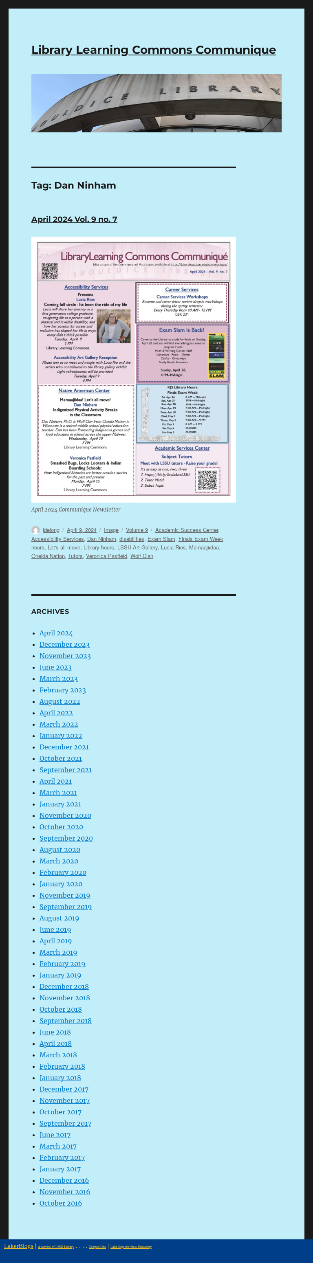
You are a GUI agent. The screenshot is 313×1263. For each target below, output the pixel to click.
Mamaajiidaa (204, 547)
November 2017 (65, 1100)
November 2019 (65, 895)
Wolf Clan (141, 556)
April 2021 (56, 781)
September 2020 (66, 838)
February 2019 (63, 964)
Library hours (99, 547)
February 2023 (63, 690)
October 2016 (61, 1203)
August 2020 (60, 850)
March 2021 (58, 793)
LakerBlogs (18, 1245)
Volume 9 (137, 530)
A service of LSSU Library (56, 1247)
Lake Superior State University (131, 1247)
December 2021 (64, 747)
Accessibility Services (57, 539)
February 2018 (62, 1066)
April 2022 (56, 713)
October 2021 (61, 758)
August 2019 (59, 918)
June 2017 (55, 1135)
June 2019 (55, 929)
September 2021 (66, 770)
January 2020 (61, 884)
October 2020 (61, 827)
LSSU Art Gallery (137, 547)
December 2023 (65, 644)
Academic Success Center (186, 530)
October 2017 (61, 1112)
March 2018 (58, 1055)
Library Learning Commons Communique (153, 50)
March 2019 (58, 952)
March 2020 (59, 861)
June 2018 (55, 1032)
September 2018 (66, 1021)
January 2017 (60, 1169)
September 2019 (66, 907)
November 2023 (65, 656)
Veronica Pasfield (106, 556)
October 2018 (61, 1009)
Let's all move (64, 547)
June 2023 (56, 667)
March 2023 (59, 678)
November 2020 (65, 815)
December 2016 (64, 1180)
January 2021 (60, 804)
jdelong (51, 530)
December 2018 (64, 986)
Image (111, 530)
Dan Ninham (101, 539)
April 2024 (56, 633)
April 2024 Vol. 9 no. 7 (74, 219)
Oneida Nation (48, 556)
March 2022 (59, 724)
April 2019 (56, 941)
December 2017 (64, 1089)
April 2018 (56, 1043)
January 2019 (61, 975)
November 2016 (65, 1192)
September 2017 (65, 1123)
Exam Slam (161, 539)
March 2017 (58, 1146)
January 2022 (61, 735)
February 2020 (63, 872)
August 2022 (60, 701)
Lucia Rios (173, 547)
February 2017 (62, 1157)
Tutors (75, 556)
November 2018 (65, 998)
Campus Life (97, 1247)
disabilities (131, 539)
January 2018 (60, 1078)
